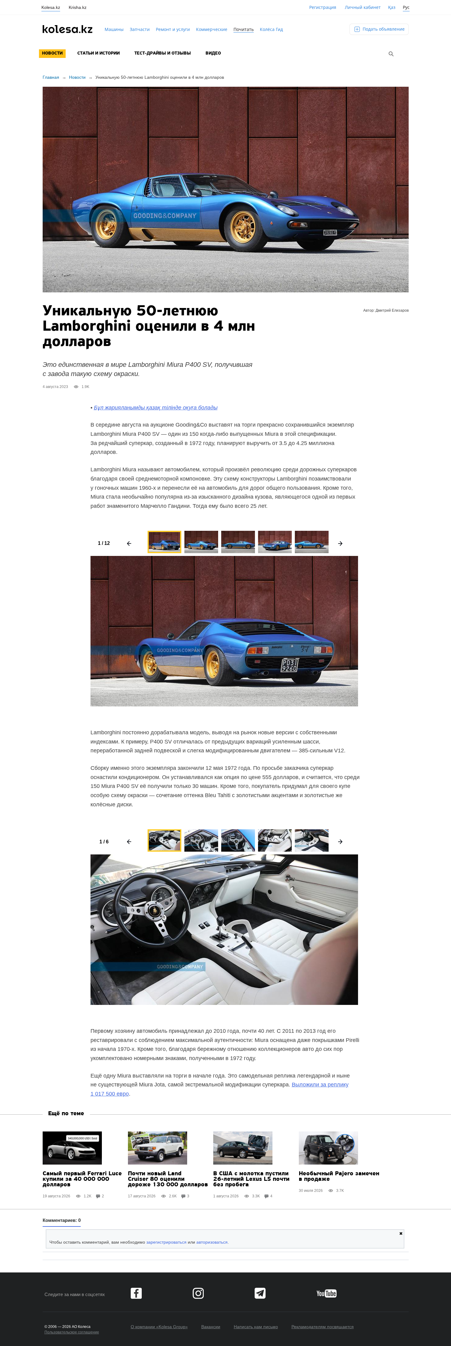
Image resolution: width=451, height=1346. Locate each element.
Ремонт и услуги (173, 29)
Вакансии (210, 1326)
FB (136, 1293)
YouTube (327, 1293)
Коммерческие (211, 29)
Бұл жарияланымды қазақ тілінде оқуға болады (156, 408)
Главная (51, 77)
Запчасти (140, 29)
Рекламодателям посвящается (322, 1326)
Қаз (391, 7)
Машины (114, 29)
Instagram (198, 1293)
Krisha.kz (78, 7)
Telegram (260, 1293)
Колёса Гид (271, 29)
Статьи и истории (98, 53)
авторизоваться (212, 1242)
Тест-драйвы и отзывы (162, 53)
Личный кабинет (363, 7)
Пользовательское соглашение (71, 1332)
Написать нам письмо (256, 1326)
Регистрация (322, 7)
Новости (52, 53)
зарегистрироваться (166, 1242)
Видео (213, 53)
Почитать (243, 29)
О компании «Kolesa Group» (159, 1326)
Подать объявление (383, 29)
